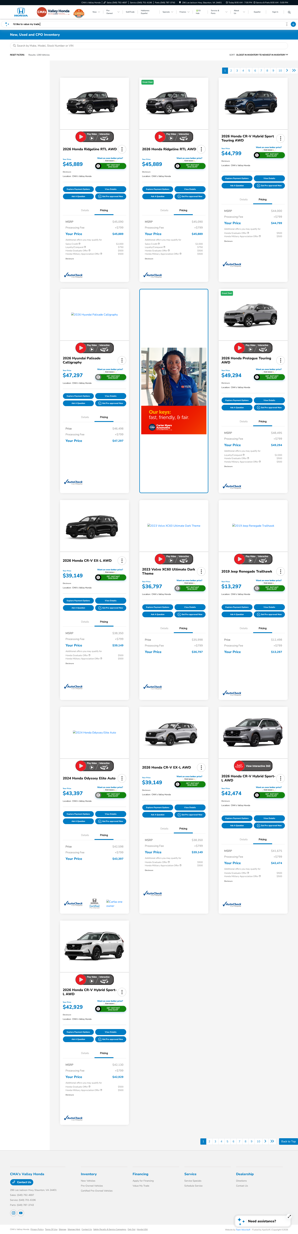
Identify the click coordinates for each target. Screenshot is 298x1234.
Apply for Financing (143, 1180)
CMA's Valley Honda (19, 1229)
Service (190, 1174)
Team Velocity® (243, 1229)
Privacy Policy (37, 1229)
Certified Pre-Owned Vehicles (97, 1190)
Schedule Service (193, 1185)
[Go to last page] (294, 70)
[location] (180, 2)
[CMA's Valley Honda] (39, 12)
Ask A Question (78, 196)
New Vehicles (88, 1180)
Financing (140, 1174)
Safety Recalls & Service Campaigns (109, 1229)
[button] (122, 149)
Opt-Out (131, 1229)
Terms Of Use (51, 1229)
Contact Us (23, 1182)
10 (280, 71)
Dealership (245, 1174)
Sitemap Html (74, 1229)
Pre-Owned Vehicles (92, 1185)
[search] (289, 12)
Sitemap (62, 1229)
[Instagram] (13, 1213)
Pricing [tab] (104, 210)
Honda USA (142, 1229)
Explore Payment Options (78, 189)
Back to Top (288, 1141)
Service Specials (192, 1180)
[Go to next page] (287, 70)
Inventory (89, 1174)
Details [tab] (85, 210)
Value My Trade (141, 1185)
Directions (241, 1180)
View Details (110, 189)
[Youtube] (20, 1213)
